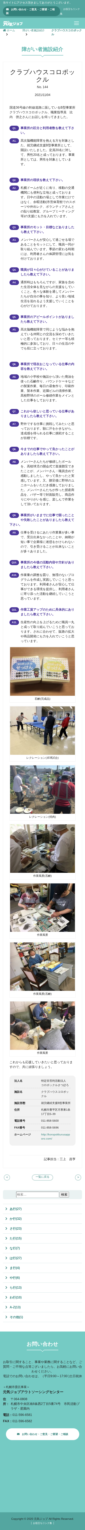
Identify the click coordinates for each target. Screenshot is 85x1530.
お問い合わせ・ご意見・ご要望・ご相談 (30, 11)
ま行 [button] (14, 1268)
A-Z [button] (15, 1307)
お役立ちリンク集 (42, 1523)
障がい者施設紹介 (34, 30)
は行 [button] (15, 1258)
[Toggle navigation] (76, 23)
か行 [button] (15, 1218)
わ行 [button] (15, 1297)
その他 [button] (16, 1317)
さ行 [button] (15, 1228)
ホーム (10, 30)
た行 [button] (15, 1238)
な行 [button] (14, 1248)
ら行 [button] (15, 1287)
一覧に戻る (42, 1176)
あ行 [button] (15, 1209)
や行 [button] (14, 1277)
